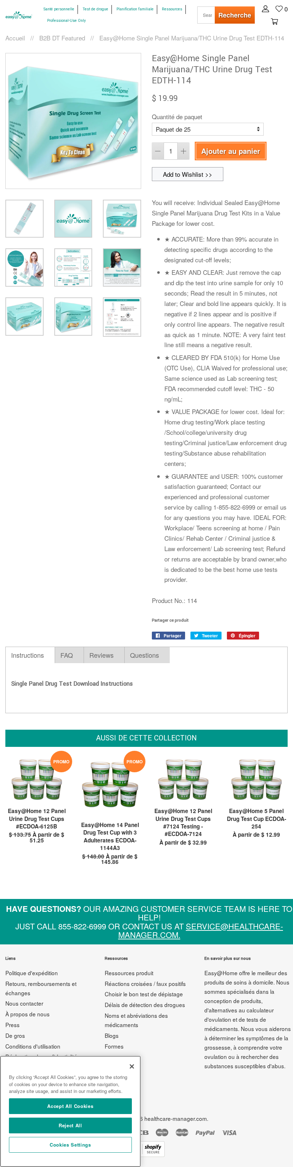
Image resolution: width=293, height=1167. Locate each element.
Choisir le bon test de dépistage (144, 994)
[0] (273, 20)
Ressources (172, 9)
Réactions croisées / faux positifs (145, 983)
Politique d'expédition (31, 973)
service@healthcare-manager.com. (200, 930)
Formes (114, 1046)
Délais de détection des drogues (145, 1004)
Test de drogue (95, 9)
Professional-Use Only (66, 20)
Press (12, 1025)
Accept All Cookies (70, 1106)
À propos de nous (27, 1014)
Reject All (70, 1125)
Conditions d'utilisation (32, 1046)
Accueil (15, 37)
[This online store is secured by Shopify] (146, 1154)
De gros (15, 1035)
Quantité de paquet (177, 116)
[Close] (132, 1066)
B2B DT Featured (62, 37)
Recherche (234, 15)
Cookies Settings (70, 1144)
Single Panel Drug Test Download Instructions (72, 684)
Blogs (112, 1035)
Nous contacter (24, 1003)
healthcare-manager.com (175, 1118)
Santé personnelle (59, 9)
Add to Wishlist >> (187, 174)
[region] (70, 1111)
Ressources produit (129, 973)
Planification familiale (135, 9)
